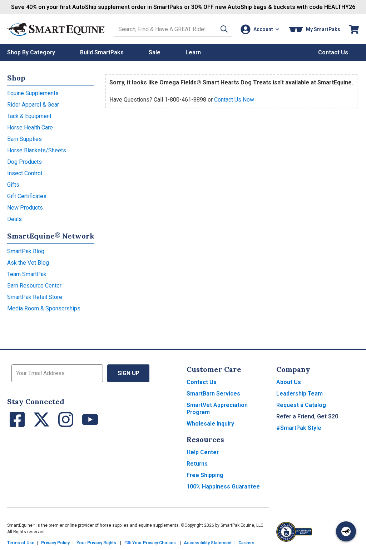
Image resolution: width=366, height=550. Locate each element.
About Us (288, 382)
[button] (224, 29)
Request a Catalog (301, 405)
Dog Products (24, 161)
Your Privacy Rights (96, 542)
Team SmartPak (26, 274)
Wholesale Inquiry (210, 423)
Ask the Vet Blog (28, 262)
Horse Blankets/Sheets (36, 150)
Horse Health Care (30, 127)
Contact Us (202, 382)
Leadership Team (299, 393)
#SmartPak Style (298, 427)
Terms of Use (20, 542)
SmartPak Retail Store (34, 297)
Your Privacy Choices (153, 542)
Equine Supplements (33, 93)
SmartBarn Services (213, 393)
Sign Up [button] (128, 373)
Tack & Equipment (29, 116)
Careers (246, 542)
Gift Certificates (26, 196)
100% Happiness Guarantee (223, 486)
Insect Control (24, 173)
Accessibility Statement (208, 542)
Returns (197, 463)
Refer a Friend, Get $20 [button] (307, 416)
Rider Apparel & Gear (33, 104)
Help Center (203, 452)
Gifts (13, 184)
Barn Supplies (24, 139)
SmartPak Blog (25, 251)
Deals (14, 219)
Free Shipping (205, 475)
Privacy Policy (55, 542)
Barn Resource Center (34, 285)
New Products (25, 207)
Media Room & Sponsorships (43, 308)
